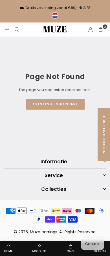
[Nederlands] (55, 15)
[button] (101, 29)
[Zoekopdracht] (17, 29)
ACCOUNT (39, 251)
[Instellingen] (90, 29)
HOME (8, 251)
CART (71, 251)
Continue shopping (55, 104)
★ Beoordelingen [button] (104, 134)
